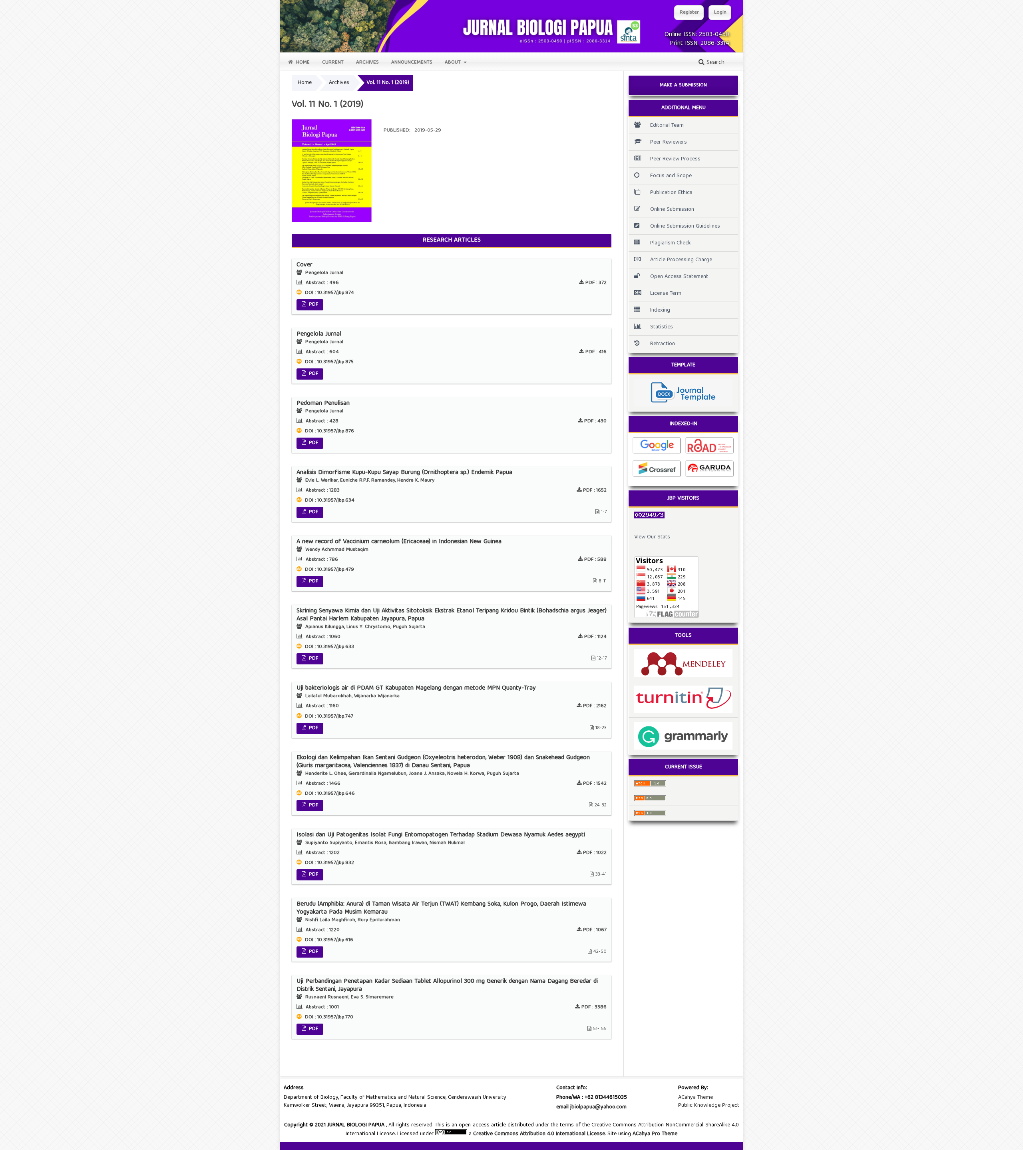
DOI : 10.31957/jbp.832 (328, 863)
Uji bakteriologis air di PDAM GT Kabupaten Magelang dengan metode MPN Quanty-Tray (416, 688)
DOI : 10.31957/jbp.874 (328, 293)
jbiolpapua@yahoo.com (598, 1107)
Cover (304, 265)
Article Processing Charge (681, 260)
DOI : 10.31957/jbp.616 (328, 940)
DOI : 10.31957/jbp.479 (328, 569)
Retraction (662, 344)
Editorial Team (667, 125)
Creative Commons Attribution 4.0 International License (539, 1134)
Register (689, 12)
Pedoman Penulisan (323, 404)
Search (714, 62)
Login (720, 12)
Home (302, 62)
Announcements (411, 62)
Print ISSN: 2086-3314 (699, 43)
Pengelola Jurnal (319, 334)
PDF (312, 304)
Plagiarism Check (670, 243)
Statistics (661, 327)
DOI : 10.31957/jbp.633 (328, 647)
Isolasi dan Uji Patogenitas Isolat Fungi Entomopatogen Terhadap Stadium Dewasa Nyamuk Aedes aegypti (441, 835)
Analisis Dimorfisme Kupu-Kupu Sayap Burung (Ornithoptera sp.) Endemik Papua (404, 473)
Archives (367, 62)
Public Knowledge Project (708, 1105)
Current (333, 62)
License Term (665, 293)
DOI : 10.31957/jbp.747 (328, 716)
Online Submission (672, 209)
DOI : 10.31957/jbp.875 (328, 362)
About (453, 62)
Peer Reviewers (668, 142)
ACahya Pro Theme (654, 1134)
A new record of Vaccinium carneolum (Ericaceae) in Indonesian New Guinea (399, 542)
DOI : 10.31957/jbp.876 (328, 431)
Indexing (660, 310)
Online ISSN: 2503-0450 (697, 34)
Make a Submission (683, 85)
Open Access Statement (679, 277)
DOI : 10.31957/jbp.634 (328, 500)
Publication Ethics (671, 193)
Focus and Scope (671, 176)
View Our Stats (652, 537)
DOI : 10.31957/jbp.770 (328, 1017)
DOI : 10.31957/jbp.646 (329, 793)
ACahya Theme (695, 1097)
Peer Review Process (675, 159)
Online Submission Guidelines (685, 226)
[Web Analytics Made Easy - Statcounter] (683, 515)
